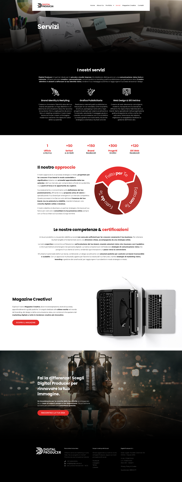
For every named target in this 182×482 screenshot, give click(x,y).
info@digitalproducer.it (74, 463)
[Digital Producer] (45, 5)
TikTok (95, 465)
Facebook (96, 461)
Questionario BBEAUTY (128, 470)
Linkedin (95, 467)
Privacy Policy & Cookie (128, 466)
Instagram (96, 463)
